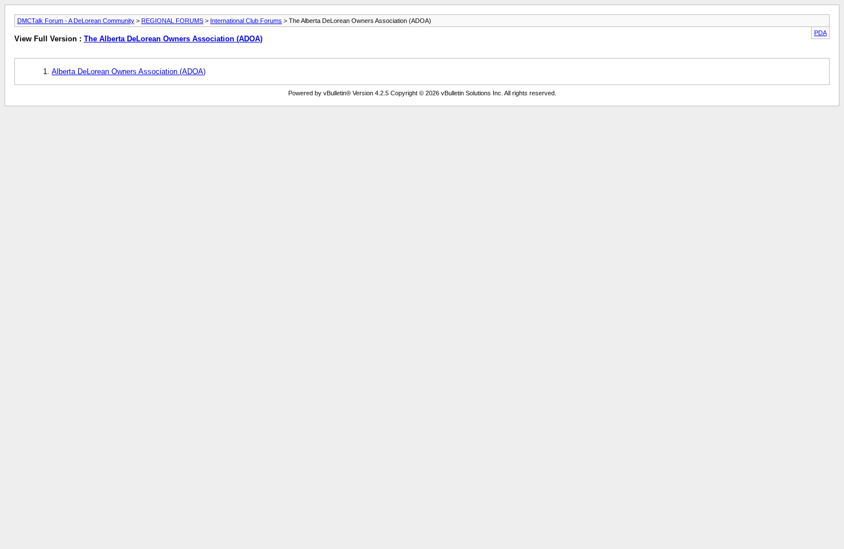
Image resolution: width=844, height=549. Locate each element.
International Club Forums (246, 20)
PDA (820, 32)
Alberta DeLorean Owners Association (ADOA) (129, 71)
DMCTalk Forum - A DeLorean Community (75, 20)
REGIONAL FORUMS (172, 20)
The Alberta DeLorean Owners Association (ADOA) (173, 38)
